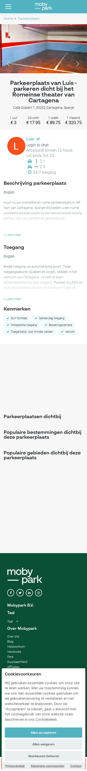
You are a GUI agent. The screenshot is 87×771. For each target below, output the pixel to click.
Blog (10, 641)
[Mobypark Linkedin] (29, 593)
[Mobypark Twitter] (20, 593)
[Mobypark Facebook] (11, 593)
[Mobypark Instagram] (38, 593)
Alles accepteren (43, 732)
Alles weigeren (43, 744)
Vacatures (14, 651)
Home (8, 18)
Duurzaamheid (17, 662)
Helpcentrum (16, 646)
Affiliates (13, 667)
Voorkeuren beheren (43, 756)
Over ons (13, 636)
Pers (10, 657)
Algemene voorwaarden (47, 766)
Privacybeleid (15, 766)
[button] (6, 48)
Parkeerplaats (29, 18)
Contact (76, 766)
